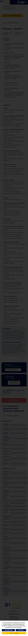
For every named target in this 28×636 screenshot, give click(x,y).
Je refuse (21, 630)
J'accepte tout (8, 630)
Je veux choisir (14, 633)
